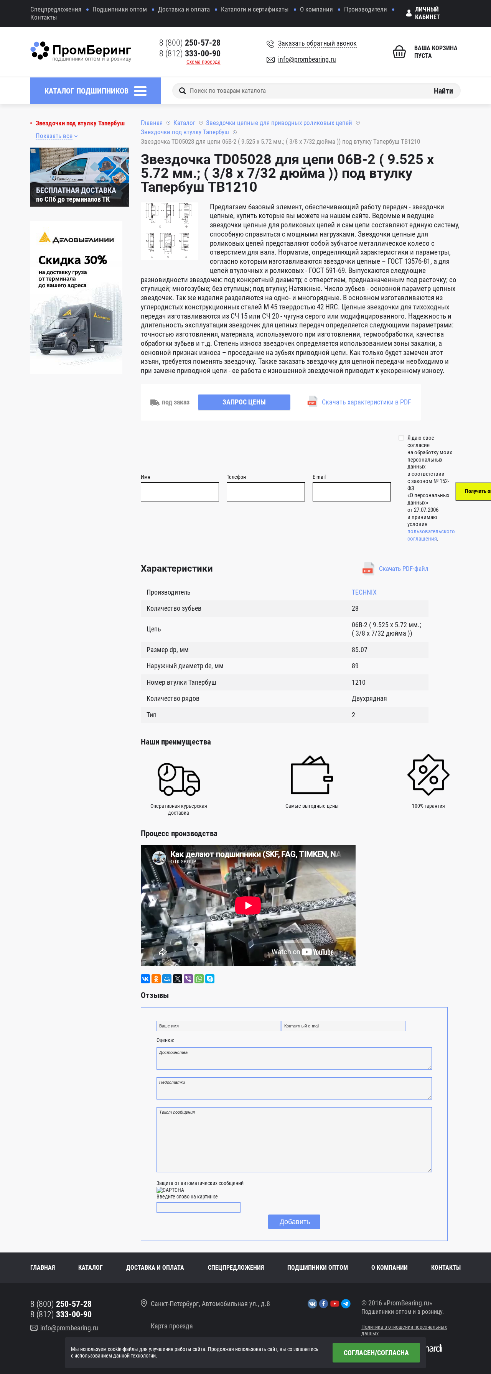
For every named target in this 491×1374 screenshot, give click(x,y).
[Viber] (188, 978)
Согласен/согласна (376, 1353)
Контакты (43, 17)
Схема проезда (203, 62)
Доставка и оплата (184, 9)
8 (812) (190, 53)
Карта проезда (172, 1326)
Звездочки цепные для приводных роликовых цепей (279, 123)
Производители (365, 9)
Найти (443, 90)
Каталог (184, 123)
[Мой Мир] (166, 978)
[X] (177, 978)
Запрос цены (244, 402)
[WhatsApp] (199, 978)
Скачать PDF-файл (403, 568)
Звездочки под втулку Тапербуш (80, 123)
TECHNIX (364, 592)
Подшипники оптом (119, 9)
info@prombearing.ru (307, 59)
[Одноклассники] (156, 978)
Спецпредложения (55, 9)
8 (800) (190, 43)
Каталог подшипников (86, 90)
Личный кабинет (427, 13)
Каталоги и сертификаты (255, 9)
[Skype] (209, 978)
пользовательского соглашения (431, 535)
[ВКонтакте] (145, 978)
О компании (316, 9)
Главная (152, 123)
